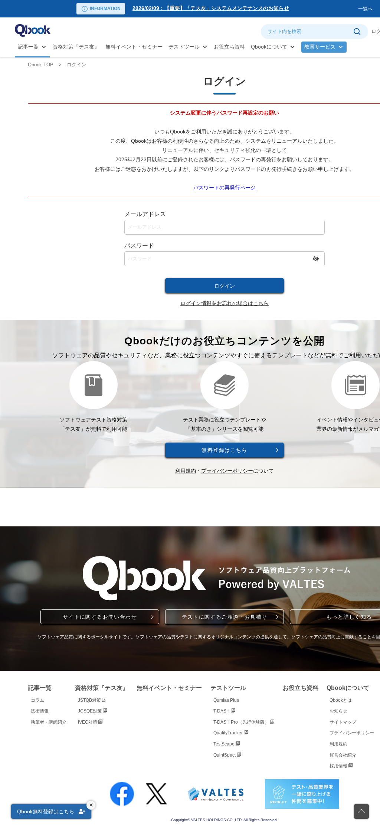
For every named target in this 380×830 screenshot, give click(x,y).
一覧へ (365, 8)
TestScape (224, 744)
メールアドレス (145, 214)
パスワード (139, 245)
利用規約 (185, 471)
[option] (243, 9)
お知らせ (338, 711)
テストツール (184, 47)
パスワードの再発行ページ (224, 188)
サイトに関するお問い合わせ (100, 617)
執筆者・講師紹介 (48, 722)
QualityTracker (228, 732)
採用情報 (339, 765)
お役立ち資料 (229, 47)
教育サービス (319, 47)
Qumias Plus (226, 700)
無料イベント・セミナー (134, 47)
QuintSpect (225, 755)
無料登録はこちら (224, 450)
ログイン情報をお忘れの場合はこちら (224, 303)
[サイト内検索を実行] (357, 31)
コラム (37, 700)
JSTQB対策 (90, 700)
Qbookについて (269, 47)
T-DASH (222, 711)
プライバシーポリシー (227, 471)
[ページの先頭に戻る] (361, 811)
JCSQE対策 (90, 711)
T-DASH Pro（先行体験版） (241, 722)
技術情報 (40, 711)
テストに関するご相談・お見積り (225, 617)
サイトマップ (343, 722)
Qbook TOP (40, 64)
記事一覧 (28, 47)
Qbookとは (341, 700)
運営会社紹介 (343, 755)
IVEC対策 (88, 722)
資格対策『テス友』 (76, 47)
